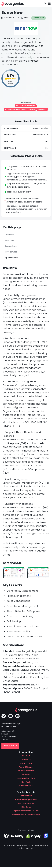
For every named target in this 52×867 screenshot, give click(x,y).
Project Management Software (26, 811)
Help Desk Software (26, 803)
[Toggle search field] (45, 3)
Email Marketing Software (26, 799)
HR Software (26, 807)
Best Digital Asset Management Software (20, 109)
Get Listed (26, 774)
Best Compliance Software (25, 106)
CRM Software (26, 796)
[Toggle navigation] (49, 3)
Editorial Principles (26, 785)
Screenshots (11, 246)
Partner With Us (10, 746)
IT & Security (42, 109)
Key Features (11, 252)
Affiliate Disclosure (26, 771)
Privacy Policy (26, 763)
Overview (9, 240)
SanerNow (9, 234)
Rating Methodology (26, 778)
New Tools (26, 782)
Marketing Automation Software (26, 814)
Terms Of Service (26, 767)
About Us (26, 756)
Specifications (11, 257)
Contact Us (26, 759)
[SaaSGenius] (12, 3)
